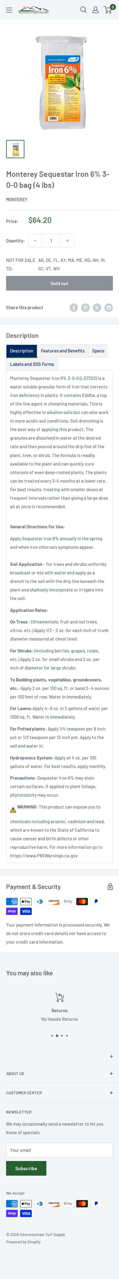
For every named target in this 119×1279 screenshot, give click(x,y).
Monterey (16, 199)
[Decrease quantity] (35, 240)
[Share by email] (108, 307)
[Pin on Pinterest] (85, 307)
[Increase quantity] (67, 240)
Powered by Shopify (23, 1241)
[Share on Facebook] (74, 307)
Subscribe (26, 1168)
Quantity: (15, 240)
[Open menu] (9, 10)
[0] (108, 9)
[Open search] (83, 9)
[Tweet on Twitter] (97, 307)
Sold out (59, 283)
